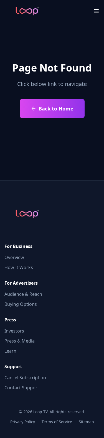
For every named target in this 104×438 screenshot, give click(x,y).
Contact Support (21, 388)
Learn (10, 351)
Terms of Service (57, 421)
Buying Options (20, 304)
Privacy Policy (22, 421)
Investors (14, 331)
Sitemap (86, 421)
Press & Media (19, 341)
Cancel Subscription (25, 378)
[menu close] (96, 11)
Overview (14, 257)
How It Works (18, 267)
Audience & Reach (23, 294)
